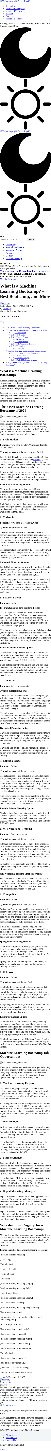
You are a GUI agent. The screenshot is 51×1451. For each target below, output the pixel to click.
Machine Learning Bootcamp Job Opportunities (27, 351)
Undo (2, 1449)
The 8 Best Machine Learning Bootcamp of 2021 (27, 330)
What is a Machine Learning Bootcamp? (24, 328)
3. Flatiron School (21, 337)
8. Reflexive (19, 348)
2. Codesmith (20, 335)
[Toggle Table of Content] (2, 323)
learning (37, 459)
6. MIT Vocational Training (25, 344)
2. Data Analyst (20, 355)
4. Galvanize (19, 339)
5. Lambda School (21, 342)
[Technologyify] (15, 1)
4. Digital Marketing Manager (26, 360)
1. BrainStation (20, 333)
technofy (7, 308)
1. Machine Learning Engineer (26, 353)
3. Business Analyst (22, 358)
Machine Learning (8, 279)
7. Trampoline (20, 346)
